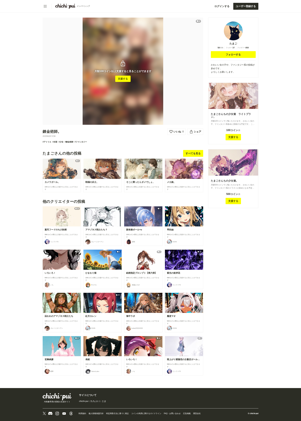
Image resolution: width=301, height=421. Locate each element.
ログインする (222, 6)
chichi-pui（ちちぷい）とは (92, 401)
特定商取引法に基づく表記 (117, 413)
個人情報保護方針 (96, 413)
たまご (233, 43)
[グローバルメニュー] (45, 6)
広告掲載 (187, 413)
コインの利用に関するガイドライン (146, 413)
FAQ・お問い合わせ (172, 413)
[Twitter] (44, 413)
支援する (123, 78)
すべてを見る (193, 153)
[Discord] (50, 413)
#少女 (61, 142)
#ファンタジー (81, 142)
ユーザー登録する (246, 6)
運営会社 (197, 413)
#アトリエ (47, 142)
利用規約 (82, 413)
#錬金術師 (69, 142)
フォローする (233, 54)
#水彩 (55, 142)
